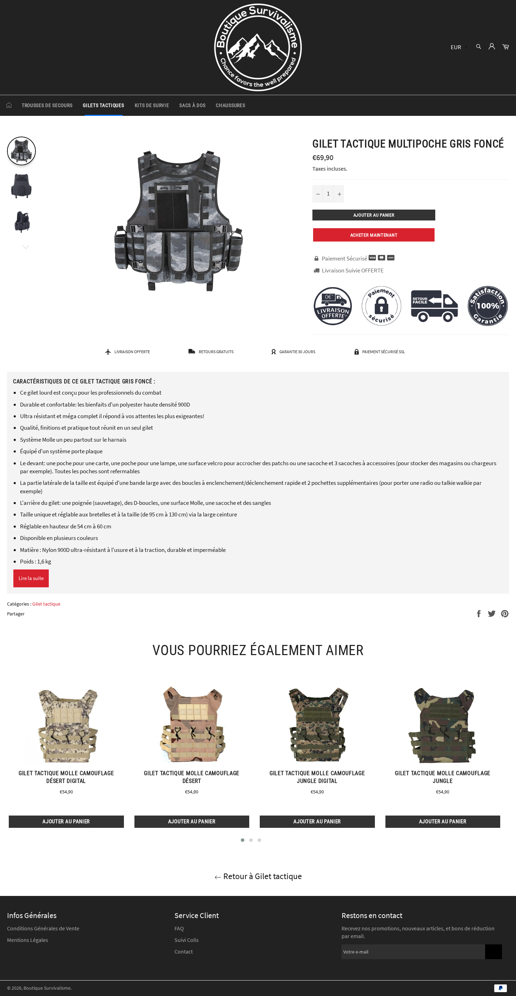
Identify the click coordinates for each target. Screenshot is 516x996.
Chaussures (230, 105)
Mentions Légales (27, 939)
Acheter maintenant (374, 235)
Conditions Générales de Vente (43, 928)
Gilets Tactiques (103, 105)
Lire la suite (31, 578)
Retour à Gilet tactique (261, 876)
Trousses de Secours (47, 105)
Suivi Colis (186, 939)
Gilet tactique (46, 604)
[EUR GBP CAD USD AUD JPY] (458, 47)
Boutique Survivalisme (47, 988)
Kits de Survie (152, 105)
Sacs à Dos (192, 105)
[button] (242, 840)
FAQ (179, 928)
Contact (183, 951)
